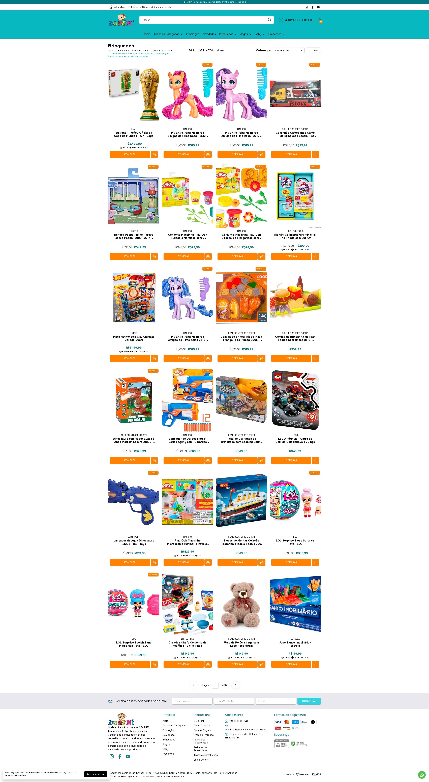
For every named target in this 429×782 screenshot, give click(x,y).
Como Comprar (202, 725)
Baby (258, 34)
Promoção (192, 34)
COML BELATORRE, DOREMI (295, 129)
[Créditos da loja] (316, 774)
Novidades (209, 34)
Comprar (130, 154)
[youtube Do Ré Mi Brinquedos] (318, 7)
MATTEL (134, 333)
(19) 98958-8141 (239, 721)
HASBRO (187, 129)
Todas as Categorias (166, 34)
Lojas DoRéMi (201, 759)
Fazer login (307, 19)
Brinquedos (226, 34)
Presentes (274, 34)
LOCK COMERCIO (295, 231)
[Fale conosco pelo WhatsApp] (422, 775)
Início (147, 34)
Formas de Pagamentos (201, 741)
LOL (295, 537)
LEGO (295, 435)
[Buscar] (269, 20)
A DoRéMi (199, 720)
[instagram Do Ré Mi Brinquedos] (307, 7)
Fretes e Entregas (204, 734)
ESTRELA (295, 639)
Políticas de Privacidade (200, 749)
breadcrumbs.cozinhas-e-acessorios (153, 50)
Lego (133, 129)
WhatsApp (119, 7)
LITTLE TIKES (187, 639)
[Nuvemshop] (298, 774)
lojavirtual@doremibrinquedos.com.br (152, 7)
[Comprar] (154, 154)
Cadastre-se (291, 19)
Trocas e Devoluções (206, 755)
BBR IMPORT (134, 537)
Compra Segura (202, 730)
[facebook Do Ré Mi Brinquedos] (312, 7)
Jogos (244, 34)
